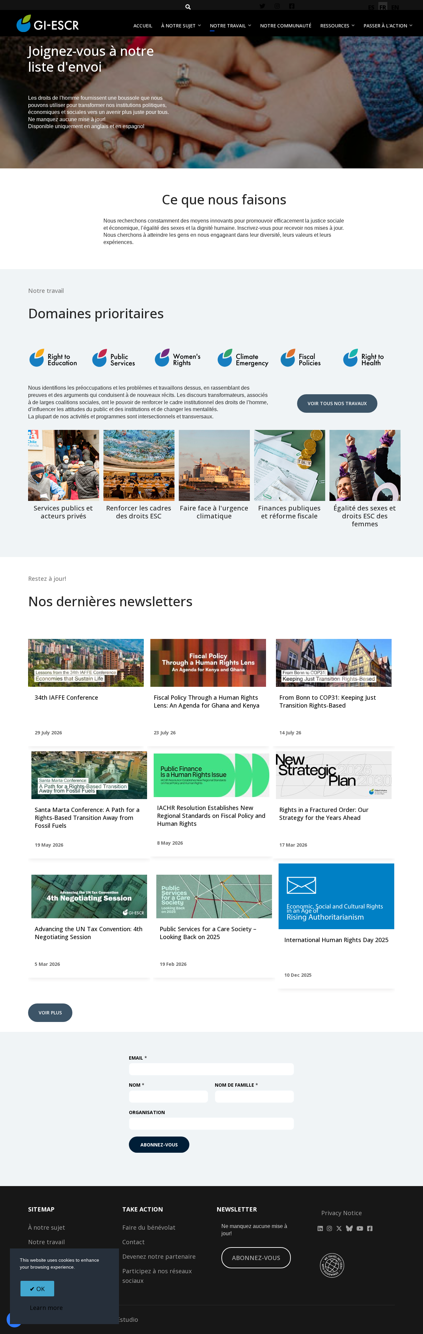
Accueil (143, 25)
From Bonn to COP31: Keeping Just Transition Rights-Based (327, 701)
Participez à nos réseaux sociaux (157, 1275)
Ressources (334, 25)
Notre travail (228, 25)
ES (371, 7)
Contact (133, 1242)
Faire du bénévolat (148, 1227)
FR (382, 7)
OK (40, 1289)
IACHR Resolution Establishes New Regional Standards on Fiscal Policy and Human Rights (211, 815)
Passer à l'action (385, 25)
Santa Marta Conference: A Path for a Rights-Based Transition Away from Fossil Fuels (87, 817)
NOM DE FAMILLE (236, 1085)
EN (395, 7)
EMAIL (138, 1058)
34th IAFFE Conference (66, 697)
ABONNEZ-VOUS (256, 1258)
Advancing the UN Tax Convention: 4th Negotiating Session (88, 933)
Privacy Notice (341, 1213)
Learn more (46, 1308)
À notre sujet (178, 25)
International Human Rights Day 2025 (336, 940)
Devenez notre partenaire (159, 1256)
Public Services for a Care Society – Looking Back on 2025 (208, 933)
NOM (136, 1085)
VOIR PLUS (50, 1012)
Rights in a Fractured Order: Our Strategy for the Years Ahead (323, 814)
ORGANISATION (147, 1112)
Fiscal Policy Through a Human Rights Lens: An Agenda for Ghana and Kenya (206, 701)
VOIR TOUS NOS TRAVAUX (337, 403)
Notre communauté (285, 25)
